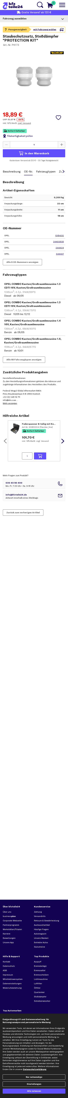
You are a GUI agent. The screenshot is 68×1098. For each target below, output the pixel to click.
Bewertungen (9, 938)
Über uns (7, 912)
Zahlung (38, 912)
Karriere (6, 934)
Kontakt (6, 961)
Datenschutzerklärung (34, 1069)
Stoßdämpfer (40, 996)
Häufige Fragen (41, 929)
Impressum (8, 975)
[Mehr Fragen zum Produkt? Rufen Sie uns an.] (34, 483)
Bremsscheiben (41, 975)
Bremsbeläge (40, 966)
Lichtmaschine (41, 979)
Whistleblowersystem (12, 979)
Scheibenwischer (42, 1001)
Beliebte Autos (41, 942)
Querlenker (39, 992)
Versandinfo (40, 916)
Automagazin (40, 934)
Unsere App (8, 942)
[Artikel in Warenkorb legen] (40, 455)
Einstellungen (34, 1084)
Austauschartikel (42, 925)
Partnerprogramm (11, 925)
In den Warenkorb (37, 153)
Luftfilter (38, 983)
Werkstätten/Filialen (12, 929)
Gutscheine (39, 947)
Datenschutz (9, 966)
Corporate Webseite (12, 920)
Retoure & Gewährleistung (46, 920)
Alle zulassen (34, 1091)
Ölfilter (37, 988)
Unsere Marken (41, 938)
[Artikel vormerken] (58, 118)
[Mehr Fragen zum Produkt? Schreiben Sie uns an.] (34, 495)
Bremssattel (39, 970)
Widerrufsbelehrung (12, 988)
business (9, 916)
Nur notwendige (34, 1077)
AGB (5, 970)
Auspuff (37, 961)
